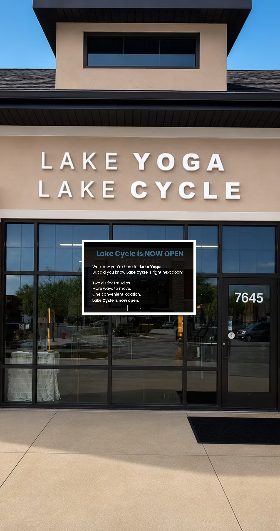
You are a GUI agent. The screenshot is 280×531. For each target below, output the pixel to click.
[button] (138, 308)
